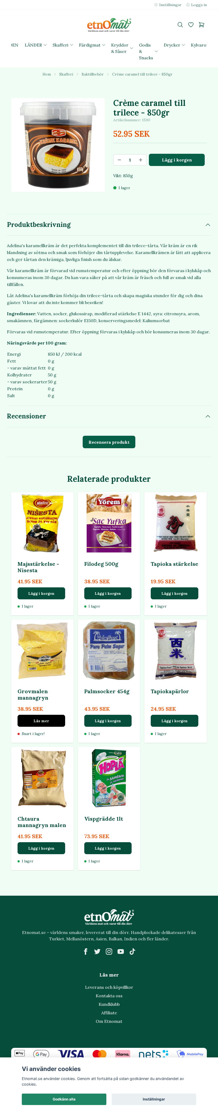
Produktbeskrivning (39, 225)
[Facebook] (85, 951)
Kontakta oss (109, 995)
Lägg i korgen (41, 593)
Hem (47, 74)
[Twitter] (97, 951)
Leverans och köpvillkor (109, 987)
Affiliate (109, 1012)
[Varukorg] (201, 24)
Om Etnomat (109, 1021)
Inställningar (154, 1099)
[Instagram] (109, 951)
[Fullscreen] (58, 145)
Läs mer (41, 721)
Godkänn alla (64, 1099)
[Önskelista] (191, 24)
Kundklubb (109, 1004)
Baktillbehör (93, 74)
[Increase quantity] (140, 160)
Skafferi (66, 74)
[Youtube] (121, 951)
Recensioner (26, 416)
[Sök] (180, 24)
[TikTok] (132, 951)
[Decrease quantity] (119, 160)
